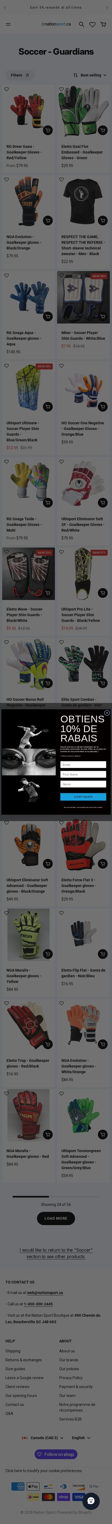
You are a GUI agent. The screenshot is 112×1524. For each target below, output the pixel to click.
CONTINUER (83, 796)
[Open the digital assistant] (91, 1501)
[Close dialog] (107, 713)
